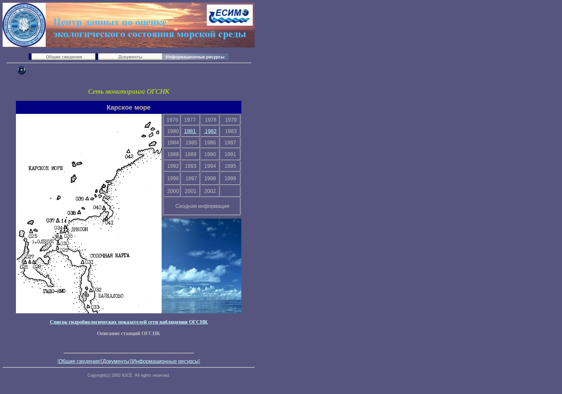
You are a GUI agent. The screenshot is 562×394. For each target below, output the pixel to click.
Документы (115, 361)
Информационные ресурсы (165, 361)
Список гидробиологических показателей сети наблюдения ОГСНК (129, 322)
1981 (190, 131)
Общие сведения (79, 361)
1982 (210, 131)
